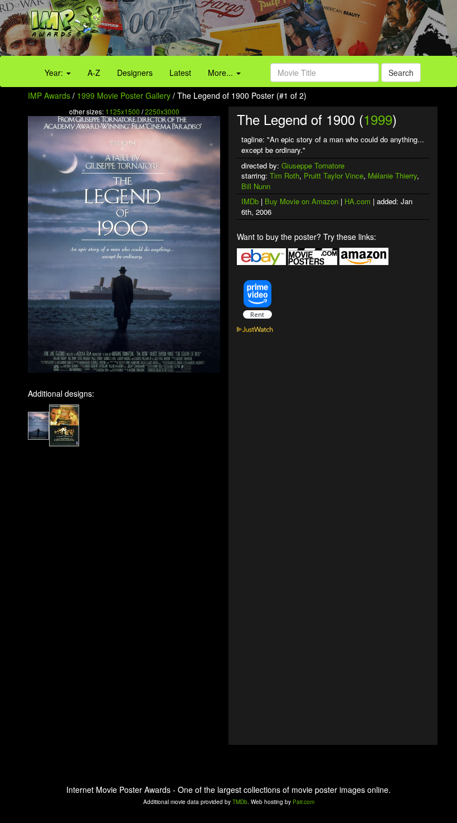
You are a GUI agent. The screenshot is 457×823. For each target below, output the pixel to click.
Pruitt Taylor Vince (333, 175)
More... (221, 72)
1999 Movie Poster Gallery (124, 95)
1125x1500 (122, 111)
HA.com (357, 201)
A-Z (93, 72)
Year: (55, 72)
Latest (180, 72)
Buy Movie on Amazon (301, 201)
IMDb (250, 201)
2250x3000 (162, 111)
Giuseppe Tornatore (312, 165)
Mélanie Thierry (392, 175)
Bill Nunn (255, 186)
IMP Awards (49, 95)
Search (401, 72)
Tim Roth (284, 175)
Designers (135, 72)
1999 (377, 119)
